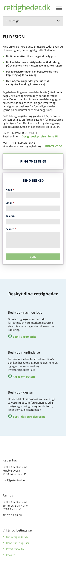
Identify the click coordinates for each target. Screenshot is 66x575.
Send (33, 257)
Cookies (10, 555)
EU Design (12, 21)
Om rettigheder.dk (17, 537)
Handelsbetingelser (17, 543)
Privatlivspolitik (15, 549)
